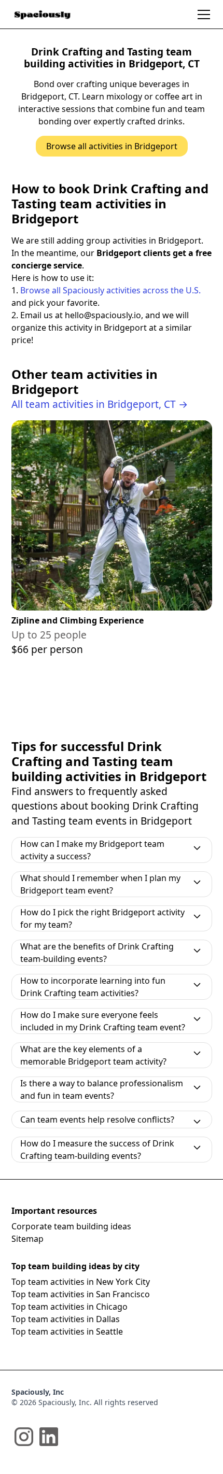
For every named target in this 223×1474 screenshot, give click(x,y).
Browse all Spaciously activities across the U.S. (110, 290)
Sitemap (27, 1238)
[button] (201, 14)
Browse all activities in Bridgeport (111, 146)
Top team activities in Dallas (65, 1319)
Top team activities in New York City (80, 1281)
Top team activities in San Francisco (80, 1294)
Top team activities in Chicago (69, 1306)
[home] (42, 14)
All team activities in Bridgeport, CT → (99, 404)
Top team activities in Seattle (67, 1331)
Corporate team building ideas (71, 1226)
